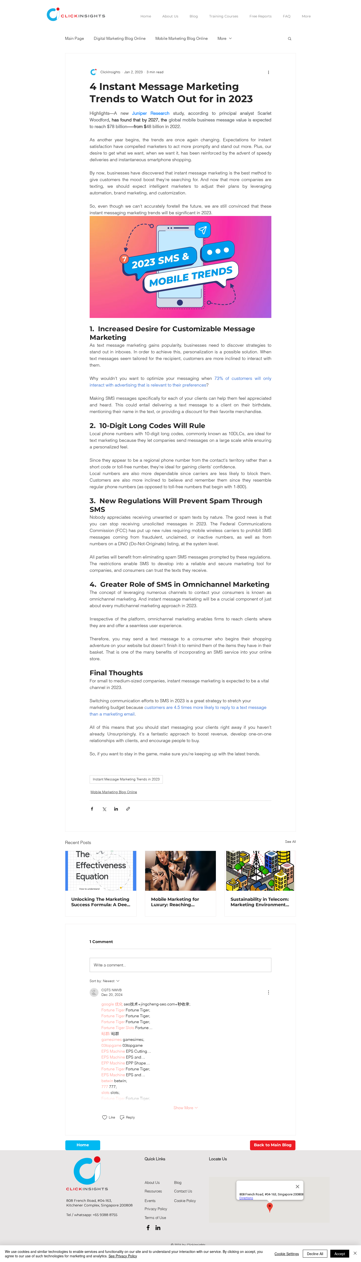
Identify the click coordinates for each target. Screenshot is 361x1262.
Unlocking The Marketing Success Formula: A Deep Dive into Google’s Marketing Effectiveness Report (100, 902)
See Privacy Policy (123, 1255)
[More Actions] (268, 992)
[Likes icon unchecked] (104, 1117)
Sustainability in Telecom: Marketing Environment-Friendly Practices (260, 902)
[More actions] (268, 72)
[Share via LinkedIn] (116, 808)
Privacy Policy (156, 1208)
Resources (153, 1191)
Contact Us (183, 1191)
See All (290, 841)
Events (150, 1200)
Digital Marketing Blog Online (120, 38)
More (222, 38)
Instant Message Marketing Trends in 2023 (126, 779)
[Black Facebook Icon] (148, 1227)
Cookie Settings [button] (287, 1253)
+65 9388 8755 (105, 1215)
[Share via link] (128, 808)
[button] (289, 38)
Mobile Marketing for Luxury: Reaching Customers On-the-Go (176, 902)
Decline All (315, 1253)
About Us (152, 1182)
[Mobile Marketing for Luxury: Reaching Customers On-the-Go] (180, 871)
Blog (177, 1182)
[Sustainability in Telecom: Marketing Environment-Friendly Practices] (260, 871)
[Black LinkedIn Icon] (157, 1227)
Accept (339, 1253)
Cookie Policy (185, 1200)
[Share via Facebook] (92, 808)
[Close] (355, 1253)
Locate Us (218, 1158)
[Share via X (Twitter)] (104, 808)
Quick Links (155, 1158)
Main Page (74, 38)
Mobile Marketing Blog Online (181, 38)
